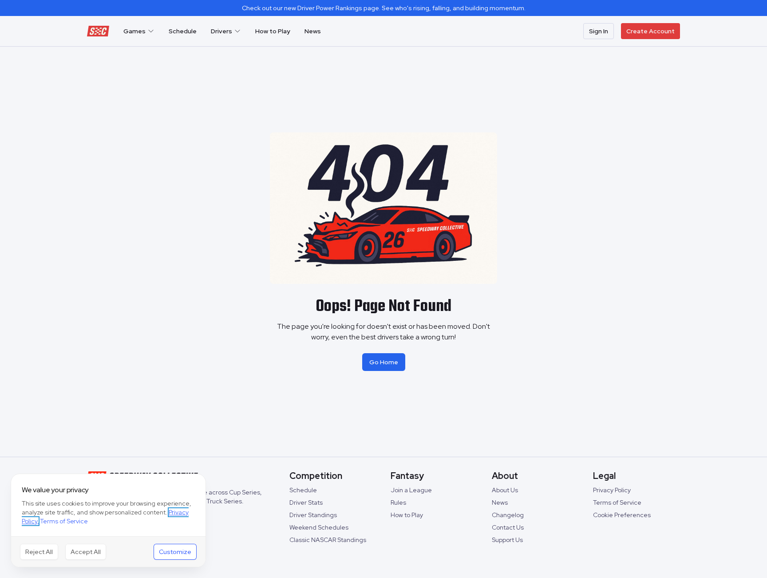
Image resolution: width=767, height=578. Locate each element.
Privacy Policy (612, 490)
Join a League (411, 490)
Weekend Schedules (318, 527)
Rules (398, 502)
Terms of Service (617, 502)
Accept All (86, 552)
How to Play (272, 31)
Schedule (183, 31)
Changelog (508, 515)
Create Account (650, 31)
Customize (175, 552)
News (312, 31)
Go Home (383, 362)
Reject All (39, 552)
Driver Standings (313, 515)
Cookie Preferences (622, 515)
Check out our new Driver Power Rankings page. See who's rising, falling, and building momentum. (384, 8)
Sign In (598, 31)
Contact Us (508, 527)
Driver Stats (306, 502)
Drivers (221, 31)
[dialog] (108, 520)
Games (134, 31)
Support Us (507, 540)
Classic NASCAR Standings (327, 540)
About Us (505, 490)
